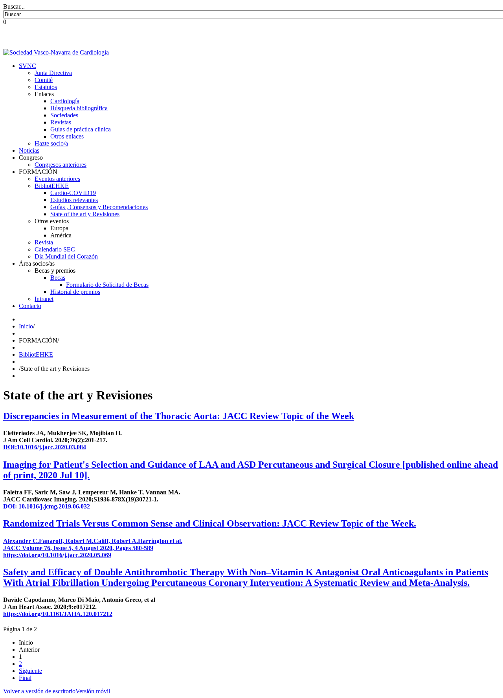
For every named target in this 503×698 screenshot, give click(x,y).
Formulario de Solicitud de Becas (107, 284)
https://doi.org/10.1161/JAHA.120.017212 (57, 614)
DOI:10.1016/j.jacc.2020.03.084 (44, 447)
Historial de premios (75, 291)
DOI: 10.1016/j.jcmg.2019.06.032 (46, 506)
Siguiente (30, 670)
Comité (44, 80)
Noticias (29, 150)
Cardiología (64, 101)
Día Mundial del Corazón (66, 256)
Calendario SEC (55, 249)
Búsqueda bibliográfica (79, 108)
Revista (44, 242)
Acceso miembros (480, 37)
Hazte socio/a (51, 143)
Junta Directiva (53, 72)
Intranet (44, 298)
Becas (57, 277)
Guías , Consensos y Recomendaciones (99, 207)
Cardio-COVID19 (73, 193)
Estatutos (46, 87)
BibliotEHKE (52, 185)
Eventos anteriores (57, 178)
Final (25, 677)
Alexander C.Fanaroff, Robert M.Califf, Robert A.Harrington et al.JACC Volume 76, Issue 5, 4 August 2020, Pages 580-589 (92, 544)
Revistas (60, 122)
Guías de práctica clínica (80, 129)
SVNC (27, 65)
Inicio (26, 326)
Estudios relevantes (74, 200)
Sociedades (64, 115)
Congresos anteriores (60, 164)
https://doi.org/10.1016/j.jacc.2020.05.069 (57, 555)
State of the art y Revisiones (84, 214)
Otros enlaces (67, 136)
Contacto (30, 306)
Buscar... (14, 6)
